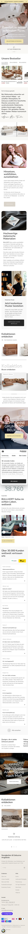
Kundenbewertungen (6, 884)
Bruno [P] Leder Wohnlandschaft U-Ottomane (9, 81)
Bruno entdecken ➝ (8, 541)
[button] (19, 82)
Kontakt (17, 890)
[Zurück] (1, 1)
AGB (4, 927)
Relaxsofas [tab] (22, 62)
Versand (8, 927)
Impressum (22, 925)
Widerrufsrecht (15, 925)
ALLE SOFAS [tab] (4, 62)
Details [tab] (14, 455)
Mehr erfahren (14, 780)
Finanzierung (19, 882)
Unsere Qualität (5, 879)
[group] (14, 381)
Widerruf (18, 892)
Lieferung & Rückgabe (21, 879)
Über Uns (3, 876)
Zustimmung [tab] (5, 455)
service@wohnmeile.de (7, 910)
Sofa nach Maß (5, 882)
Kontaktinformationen (16, 927)
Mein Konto (18, 887)
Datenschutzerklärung (6, 925)
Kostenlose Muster (6, 887)
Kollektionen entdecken (14, 41)
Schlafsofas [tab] (13, 62)
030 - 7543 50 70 (10, 902)
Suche (17, 876)
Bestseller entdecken (14, 436)
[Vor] (26, 1)
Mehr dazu (9, 204)
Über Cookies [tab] (22, 455)
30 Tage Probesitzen (21, 884)
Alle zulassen (14, 481)
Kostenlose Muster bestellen (14, 322)
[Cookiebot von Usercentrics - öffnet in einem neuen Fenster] (20, 451)
